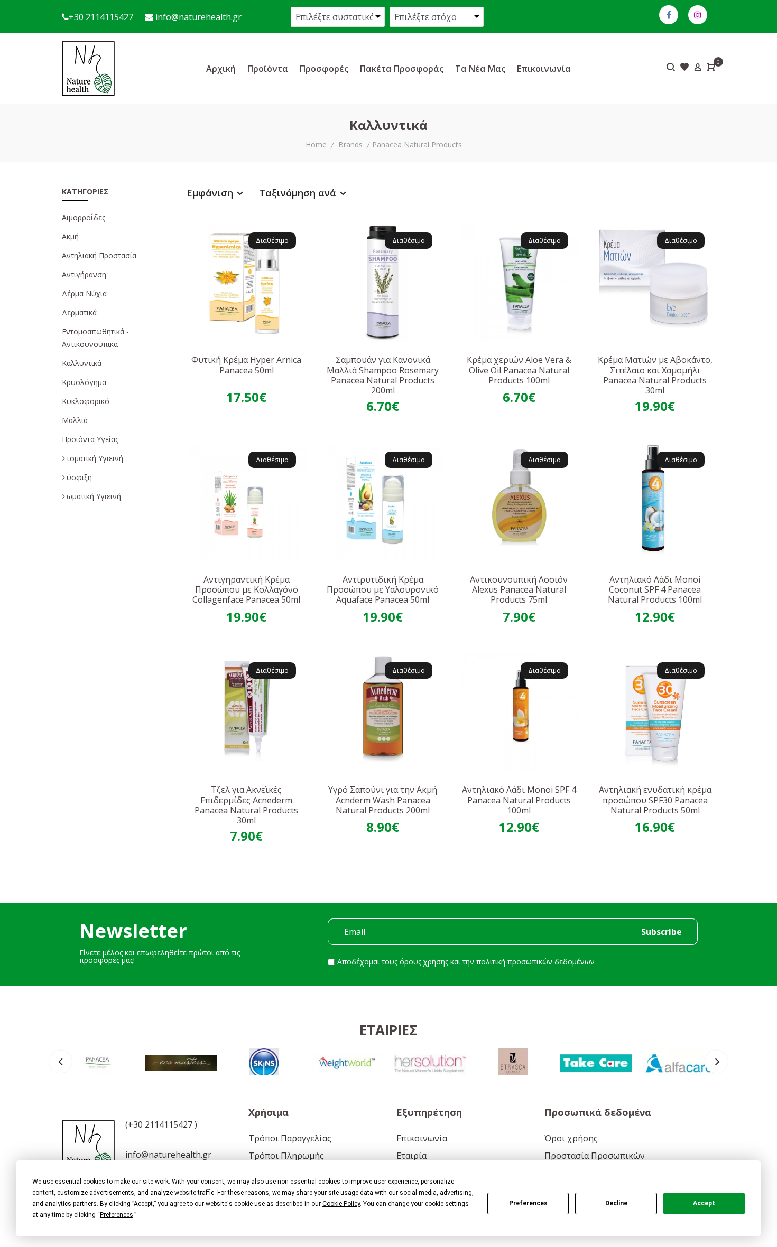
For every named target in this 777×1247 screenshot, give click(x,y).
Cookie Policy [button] (341, 1203)
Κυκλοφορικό (85, 401)
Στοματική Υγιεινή (92, 458)
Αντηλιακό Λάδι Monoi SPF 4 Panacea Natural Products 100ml (519, 799)
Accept (704, 1203)
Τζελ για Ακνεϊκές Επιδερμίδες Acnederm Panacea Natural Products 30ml (246, 805)
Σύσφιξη (77, 477)
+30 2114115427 (101, 17)
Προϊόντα (267, 68)
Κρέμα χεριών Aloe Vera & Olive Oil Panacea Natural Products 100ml (519, 370)
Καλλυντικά (81, 363)
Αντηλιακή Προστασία (99, 255)
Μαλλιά (75, 420)
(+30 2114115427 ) (161, 1124)
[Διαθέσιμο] (247, 281)
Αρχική (221, 68)
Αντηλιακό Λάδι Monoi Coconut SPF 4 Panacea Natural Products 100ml (655, 589)
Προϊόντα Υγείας (90, 439)
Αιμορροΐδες (83, 217)
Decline (616, 1203)
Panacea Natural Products (417, 144)
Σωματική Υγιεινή (91, 496)
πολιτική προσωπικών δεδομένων (535, 962)
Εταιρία (411, 1155)
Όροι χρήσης (571, 1138)
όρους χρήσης (424, 962)
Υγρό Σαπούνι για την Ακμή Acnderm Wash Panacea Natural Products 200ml (382, 799)
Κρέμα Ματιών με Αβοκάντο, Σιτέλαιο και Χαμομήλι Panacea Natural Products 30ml (655, 375)
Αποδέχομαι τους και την (466, 962)
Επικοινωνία (544, 68)
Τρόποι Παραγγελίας (289, 1138)
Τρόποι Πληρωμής (286, 1155)
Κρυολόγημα (84, 382)
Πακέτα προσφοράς (401, 68)
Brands (350, 144)
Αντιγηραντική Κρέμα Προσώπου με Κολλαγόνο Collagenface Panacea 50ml (246, 589)
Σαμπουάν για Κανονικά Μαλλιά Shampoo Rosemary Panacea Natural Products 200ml (383, 375)
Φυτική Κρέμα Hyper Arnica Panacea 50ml (246, 365)
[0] (711, 68)
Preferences (528, 1203)
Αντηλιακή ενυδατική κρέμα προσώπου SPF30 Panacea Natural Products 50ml (655, 799)
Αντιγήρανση (84, 274)
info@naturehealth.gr (197, 17)
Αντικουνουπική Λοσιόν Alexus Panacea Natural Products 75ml (519, 589)
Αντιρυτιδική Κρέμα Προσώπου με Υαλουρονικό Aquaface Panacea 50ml (383, 589)
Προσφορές (324, 68)
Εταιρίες (388, 1029)
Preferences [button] (116, 1214)
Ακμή (70, 236)
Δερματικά (79, 312)
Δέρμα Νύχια (84, 293)
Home (316, 144)
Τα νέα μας (480, 68)
